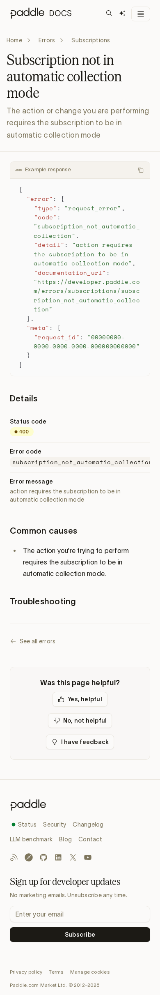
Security (54, 824)
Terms (56, 971)
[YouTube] (88, 857)
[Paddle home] (80, 805)
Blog (65, 839)
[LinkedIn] (58, 857)
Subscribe (80, 934)
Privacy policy (26, 971)
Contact (90, 839)
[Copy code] (140, 170)
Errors (47, 40)
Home (14, 40)
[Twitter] (73, 857)
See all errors (37, 641)
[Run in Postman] (29, 857)
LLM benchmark (31, 839)
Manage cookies (90, 971)
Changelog (88, 824)
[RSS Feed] (14, 857)
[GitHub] (43, 857)
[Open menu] (140, 14)
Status (27, 824)
